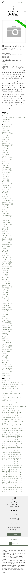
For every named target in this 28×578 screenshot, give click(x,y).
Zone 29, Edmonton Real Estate (12, 476)
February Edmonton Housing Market (13, 117)
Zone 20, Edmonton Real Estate (12, 465)
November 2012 (7, 368)
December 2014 (7, 324)
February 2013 (6, 362)
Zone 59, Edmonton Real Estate (12, 491)
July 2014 (5, 333)
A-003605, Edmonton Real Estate (12, 380)
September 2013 (7, 349)
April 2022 (5, 180)
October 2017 (6, 265)
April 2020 (5, 211)
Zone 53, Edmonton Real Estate (12, 486)
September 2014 (7, 329)
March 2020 (6, 213)
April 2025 (5, 141)
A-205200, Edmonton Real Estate (12, 382)
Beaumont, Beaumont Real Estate (12, 384)
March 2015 (5, 320)
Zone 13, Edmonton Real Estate (11, 452)
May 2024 (5, 152)
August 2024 (6, 147)
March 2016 (5, 298)
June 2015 (5, 314)
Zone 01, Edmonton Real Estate (11, 434)
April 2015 (5, 318)
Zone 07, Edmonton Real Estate (12, 443)
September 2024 (7, 145)
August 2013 (6, 351)
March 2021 (5, 196)
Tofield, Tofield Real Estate (10, 432)
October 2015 (6, 307)
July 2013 (5, 353)
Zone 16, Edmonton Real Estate (14, 54)
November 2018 (7, 241)
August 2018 (6, 246)
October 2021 (6, 185)
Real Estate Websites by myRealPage (14, 541)
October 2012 (6, 370)
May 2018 (5, 252)
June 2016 (5, 292)
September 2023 (7, 160)
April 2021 (5, 195)
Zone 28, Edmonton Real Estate (12, 474)
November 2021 (7, 183)
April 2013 (5, 359)
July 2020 (5, 207)
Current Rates (6, 116)
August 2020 (6, 206)
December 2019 (7, 219)
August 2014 (6, 331)
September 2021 (7, 187)
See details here (7, 64)
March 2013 (5, 360)
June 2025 (5, 137)
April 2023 (5, 163)
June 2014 (5, 335)
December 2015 (7, 303)
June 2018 (5, 250)
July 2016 (5, 290)
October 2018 (6, 242)
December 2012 (7, 366)
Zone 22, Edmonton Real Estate (12, 469)
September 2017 (7, 266)
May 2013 (5, 357)
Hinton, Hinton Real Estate (10, 390)
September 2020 (7, 204)
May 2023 (5, 161)
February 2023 (6, 167)
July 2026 (5, 128)
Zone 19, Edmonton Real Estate (11, 463)
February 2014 (6, 342)
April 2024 (5, 154)
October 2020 (6, 202)
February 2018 (6, 257)
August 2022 (6, 172)
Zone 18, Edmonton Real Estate (11, 462)
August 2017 (6, 268)
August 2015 (6, 311)
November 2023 (7, 158)
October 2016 (6, 285)
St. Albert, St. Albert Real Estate (12, 428)
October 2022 (6, 169)
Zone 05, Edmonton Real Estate (12, 441)
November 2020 (7, 200)
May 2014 (5, 337)
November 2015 (7, 305)
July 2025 (5, 136)
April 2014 (5, 338)
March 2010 (6, 375)
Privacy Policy (13, 539)
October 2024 (6, 143)
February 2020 (7, 215)
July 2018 (5, 248)
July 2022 (5, 174)
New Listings (6, 121)
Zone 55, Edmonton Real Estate (12, 487)
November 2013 (7, 346)
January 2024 (6, 156)
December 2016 (7, 281)
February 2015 (6, 322)
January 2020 (6, 217)
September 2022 (7, 171)
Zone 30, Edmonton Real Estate (12, 478)
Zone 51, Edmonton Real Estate (11, 484)
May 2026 (5, 130)
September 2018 (7, 244)
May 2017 (5, 274)
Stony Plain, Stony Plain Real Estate (13, 430)
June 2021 (5, 191)
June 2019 (5, 228)
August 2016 (6, 289)
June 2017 (5, 272)
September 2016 (7, 287)
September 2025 (7, 134)
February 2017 (6, 279)
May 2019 (5, 230)
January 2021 (6, 198)
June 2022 (5, 176)
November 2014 (7, 325)
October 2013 (6, 348)
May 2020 (5, 209)
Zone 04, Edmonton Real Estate (12, 439)
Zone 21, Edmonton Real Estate (11, 467)
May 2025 (5, 139)
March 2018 (5, 255)
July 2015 (5, 313)
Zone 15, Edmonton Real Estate (11, 456)
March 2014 (5, 340)
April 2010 (5, 373)
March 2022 (6, 182)
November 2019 (7, 220)
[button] (11, 510)
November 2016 (7, 283)
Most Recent (6, 126)
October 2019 (6, 222)
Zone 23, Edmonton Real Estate (12, 471)
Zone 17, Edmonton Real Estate (11, 460)
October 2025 (6, 132)
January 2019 (6, 237)
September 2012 (7, 372)
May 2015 (5, 316)
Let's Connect (14, 534)
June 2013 (5, 355)
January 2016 (6, 301)
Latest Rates (6, 119)
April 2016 (5, 296)
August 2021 (6, 189)
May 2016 (5, 294)
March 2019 (5, 233)
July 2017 (5, 270)
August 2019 (6, 226)
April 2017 (5, 276)
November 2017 (7, 263)
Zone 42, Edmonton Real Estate (12, 482)
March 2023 (6, 165)
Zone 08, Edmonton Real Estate (12, 445)
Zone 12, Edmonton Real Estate (11, 451)
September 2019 (7, 224)
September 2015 (7, 309)
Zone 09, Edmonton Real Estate (12, 447)
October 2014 (6, 327)
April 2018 (5, 254)
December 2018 (7, 239)
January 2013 (6, 364)
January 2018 (6, 259)
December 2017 (7, 261)
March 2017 (5, 278)
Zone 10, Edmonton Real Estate (11, 449)
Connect (20, 2)
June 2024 (5, 150)
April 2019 (5, 231)
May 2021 (5, 193)
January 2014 (6, 344)
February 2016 (6, 300)
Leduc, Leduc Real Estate (10, 392)
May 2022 (5, 178)
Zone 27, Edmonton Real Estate (12, 473)
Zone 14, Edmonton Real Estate (11, 454)
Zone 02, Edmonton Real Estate (12, 436)
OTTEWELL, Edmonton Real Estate (12, 401)
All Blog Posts (6, 114)
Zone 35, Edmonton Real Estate (12, 480)
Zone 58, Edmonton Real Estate (12, 489)
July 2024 (5, 148)
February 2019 (6, 235)
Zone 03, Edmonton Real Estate (12, 438)
